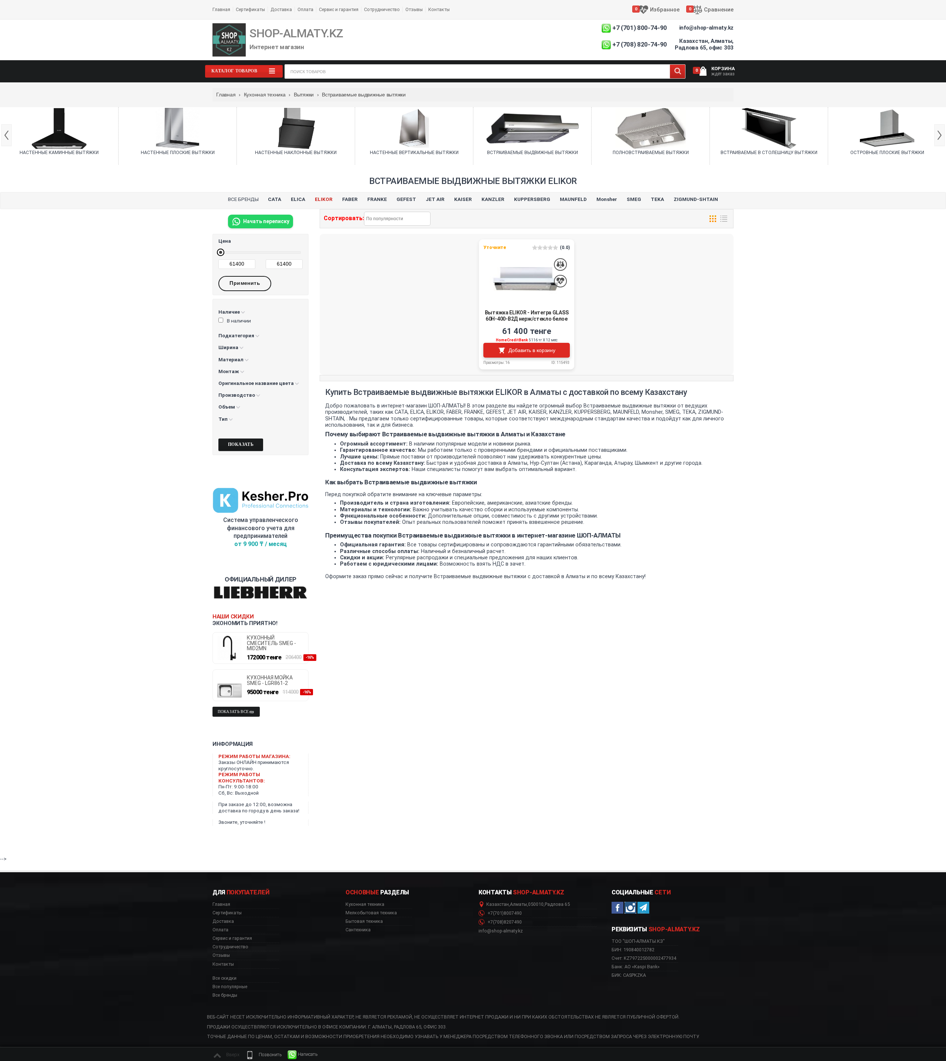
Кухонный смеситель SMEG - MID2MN (271, 643)
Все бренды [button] (224, 995)
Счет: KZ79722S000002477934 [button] (644, 958)
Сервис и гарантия (338, 9)
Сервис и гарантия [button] (232, 938)
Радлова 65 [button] (557, 904)
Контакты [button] (223, 964)
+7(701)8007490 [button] (504, 913)
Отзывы (414, 9)
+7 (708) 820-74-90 (639, 44)
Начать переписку (266, 221)
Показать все (233, 712)
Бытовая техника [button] (364, 921)
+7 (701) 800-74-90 (639, 27)
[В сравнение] (560, 264)
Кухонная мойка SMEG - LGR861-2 (270, 680)
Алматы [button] (518, 904)
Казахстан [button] (497, 904)
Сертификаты (250, 9)
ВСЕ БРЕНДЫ (243, 199)
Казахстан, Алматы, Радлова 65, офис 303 (704, 44)
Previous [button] (6, 135)
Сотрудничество (382, 9)
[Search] (677, 71)
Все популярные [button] (229, 986)
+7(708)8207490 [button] (504, 922)
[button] (263, 1054)
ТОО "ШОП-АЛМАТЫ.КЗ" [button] (638, 941)
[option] (59, 136)
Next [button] (939, 135)
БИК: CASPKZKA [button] (629, 975)
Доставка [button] (223, 921)
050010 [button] (536, 904)
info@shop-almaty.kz (706, 27)
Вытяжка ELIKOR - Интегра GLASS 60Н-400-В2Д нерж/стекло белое (527, 316)
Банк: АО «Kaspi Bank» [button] (636, 966)
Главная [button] (221, 904)
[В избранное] (560, 281)
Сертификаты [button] (227, 912)
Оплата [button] (220, 929)
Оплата (305, 9)
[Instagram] (630, 908)
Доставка (281, 9)
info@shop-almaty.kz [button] (501, 931)
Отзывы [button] (221, 955)
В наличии (239, 321)
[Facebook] (617, 908)
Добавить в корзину (531, 350)
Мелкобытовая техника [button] (371, 912)
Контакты (439, 9)
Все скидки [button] (224, 978)
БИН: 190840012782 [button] (633, 949)
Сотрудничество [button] (230, 946)
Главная (221, 9)
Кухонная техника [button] (365, 904)
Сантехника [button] (358, 929)
